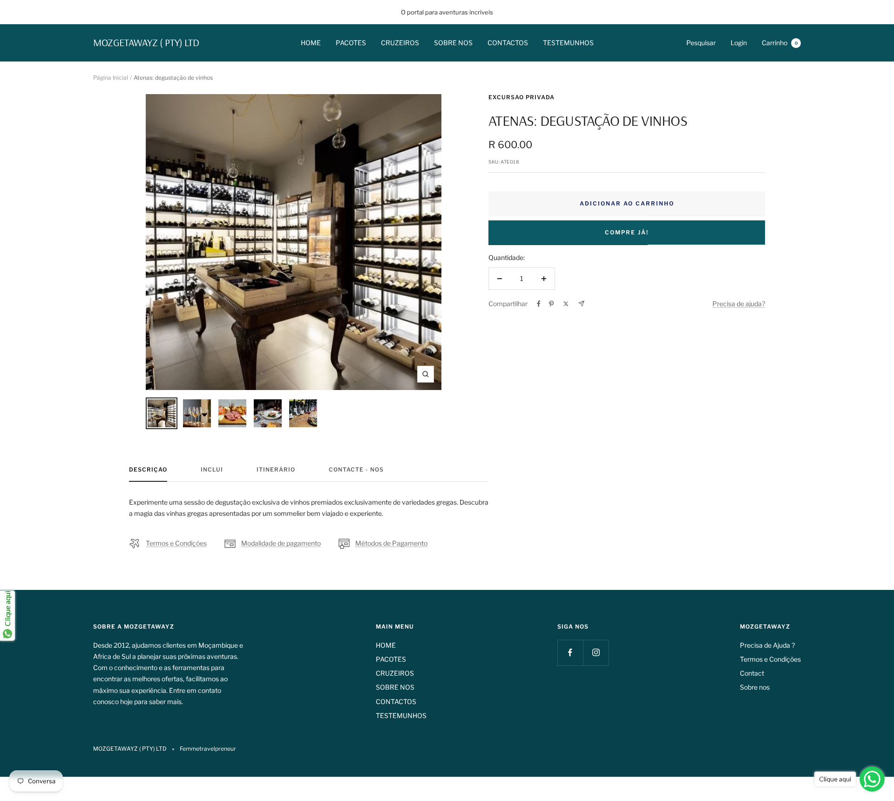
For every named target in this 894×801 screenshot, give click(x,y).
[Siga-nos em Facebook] (570, 652)
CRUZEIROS (400, 43)
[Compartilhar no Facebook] (539, 304)
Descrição (148, 469)
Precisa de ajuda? (738, 304)
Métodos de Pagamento (391, 543)
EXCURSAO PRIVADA (521, 97)
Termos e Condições (176, 543)
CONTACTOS (508, 43)
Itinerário (276, 469)
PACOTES (351, 43)
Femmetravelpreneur (208, 748)
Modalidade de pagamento (281, 543)
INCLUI (212, 469)
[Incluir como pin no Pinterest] (551, 304)
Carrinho (780, 43)
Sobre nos (755, 687)
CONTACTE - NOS (356, 469)
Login (739, 43)
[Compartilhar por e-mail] (581, 304)
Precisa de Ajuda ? (767, 645)
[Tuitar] (566, 304)
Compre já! (627, 232)
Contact (752, 673)
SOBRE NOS (453, 43)
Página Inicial (110, 77)
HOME (311, 43)
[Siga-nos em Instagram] (596, 652)
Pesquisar (701, 43)
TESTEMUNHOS (568, 43)
